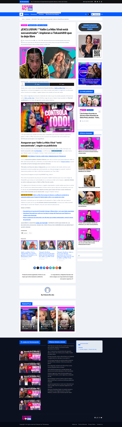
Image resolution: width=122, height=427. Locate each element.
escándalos (61, 40)
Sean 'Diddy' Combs (27, 311)
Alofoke (46, 40)
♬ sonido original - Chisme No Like (87, 349)
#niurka (80, 347)
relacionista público (47, 42)
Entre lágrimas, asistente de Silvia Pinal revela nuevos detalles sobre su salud (89, 118)
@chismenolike (84, 343)
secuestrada (56, 42)
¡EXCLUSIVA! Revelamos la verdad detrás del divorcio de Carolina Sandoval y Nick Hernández (60, 370)
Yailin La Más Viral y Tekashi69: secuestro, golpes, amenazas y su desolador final (29, 254)
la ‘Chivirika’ (38, 151)
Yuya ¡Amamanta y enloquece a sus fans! (89, 187)
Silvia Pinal (51, 309)
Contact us (100, 424)
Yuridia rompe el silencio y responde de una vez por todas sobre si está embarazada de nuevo (88, 242)
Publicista (38, 42)
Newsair (38, 424)
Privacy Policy (91, 424)
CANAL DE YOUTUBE (41, 223)
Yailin (38, 44)
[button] (102, 14)
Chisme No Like (29, 40)
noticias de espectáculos (28, 42)
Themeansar (45, 424)
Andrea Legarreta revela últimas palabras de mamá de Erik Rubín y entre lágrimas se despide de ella (60, 375)
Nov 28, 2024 (44, 328)
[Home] (21, 14)
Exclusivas (34, 13)
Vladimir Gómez (32, 44)
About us (74, 424)
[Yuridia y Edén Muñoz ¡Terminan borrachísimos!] (89, 197)
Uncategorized (84, 112)
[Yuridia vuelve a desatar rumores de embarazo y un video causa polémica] (89, 216)
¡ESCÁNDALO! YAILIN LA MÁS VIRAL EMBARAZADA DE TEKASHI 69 (47, 156)
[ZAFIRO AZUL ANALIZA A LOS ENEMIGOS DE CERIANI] (89, 163)
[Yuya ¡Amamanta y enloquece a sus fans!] (89, 181)
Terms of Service (82, 424)
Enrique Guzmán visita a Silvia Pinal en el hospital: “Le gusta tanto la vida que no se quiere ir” (61, 357)
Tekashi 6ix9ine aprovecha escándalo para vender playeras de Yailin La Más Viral (47, 254)
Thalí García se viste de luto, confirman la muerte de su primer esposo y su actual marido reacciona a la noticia (61, 347)
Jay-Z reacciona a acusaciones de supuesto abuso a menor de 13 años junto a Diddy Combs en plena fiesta (60, 352)
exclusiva (67, 40)
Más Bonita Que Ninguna (52, 14)
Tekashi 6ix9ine (32, 25)
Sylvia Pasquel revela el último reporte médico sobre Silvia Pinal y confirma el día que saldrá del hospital (61, 380)
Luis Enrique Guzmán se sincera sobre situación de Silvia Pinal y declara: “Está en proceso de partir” (60, 362)
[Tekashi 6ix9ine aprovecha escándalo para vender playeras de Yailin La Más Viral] (47, 245)
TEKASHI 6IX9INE (65, 42)
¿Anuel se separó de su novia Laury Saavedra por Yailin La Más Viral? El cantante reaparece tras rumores (61, 385)
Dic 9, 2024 (25, 328)
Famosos (41, 14)
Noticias (26, 14)
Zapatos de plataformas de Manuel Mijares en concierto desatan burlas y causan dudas (88, 151)
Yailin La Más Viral (42, 25)
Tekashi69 (24, 44)
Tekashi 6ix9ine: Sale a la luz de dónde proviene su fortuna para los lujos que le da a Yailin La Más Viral (65, 255)
